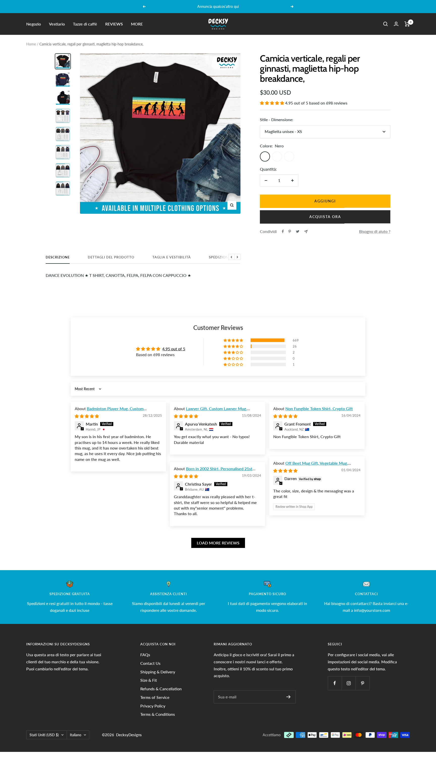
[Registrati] (288, 697)
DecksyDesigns (129, 734)
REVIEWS (114, 23)
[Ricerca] (385, 24)
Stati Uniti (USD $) (44, 735)
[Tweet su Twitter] (297, 231)
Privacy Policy (152, 705)
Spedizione (219, 257)
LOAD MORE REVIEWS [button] (218, 542)
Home (31, 44)
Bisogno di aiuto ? (374, 231)
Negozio (33, 23)
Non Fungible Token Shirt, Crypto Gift (319, 408)
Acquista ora (325, 217)
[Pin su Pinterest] (289, 231)
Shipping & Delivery (157, 671)
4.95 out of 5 (173, 348)
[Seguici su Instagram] (349, 683)
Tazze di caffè (85, 23)
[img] (87, 416)
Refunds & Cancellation (161, 688)
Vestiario (57, 23)
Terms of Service (154, 697)
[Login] (396, 24)
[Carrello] (407, 24)
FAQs (145, 654)
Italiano (75, 735)
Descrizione (58, 257)
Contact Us (150, 663)
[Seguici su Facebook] (335, 683)
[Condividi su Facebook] (283, 231)
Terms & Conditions (157, 714)
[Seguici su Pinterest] (362, 683)
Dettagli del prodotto (111, 257)
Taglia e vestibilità (171, 257)
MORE (137, 23)
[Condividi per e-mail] (306, 231)
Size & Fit (148, 680)
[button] (272, 102)
